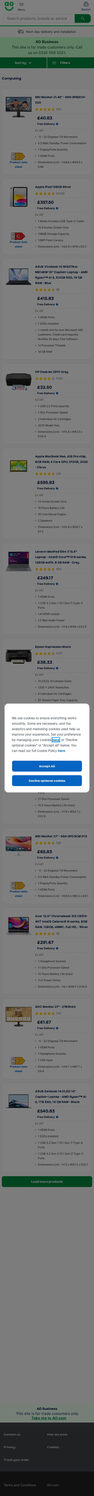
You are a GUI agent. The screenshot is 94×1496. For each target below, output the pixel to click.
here (55, 740)
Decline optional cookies (47, 780)
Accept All (47, 766)
